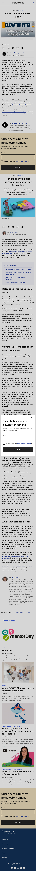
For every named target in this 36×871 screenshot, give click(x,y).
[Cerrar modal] (32, 418)
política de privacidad (24, 443)
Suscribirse (18, 449)
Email (5, 435)
